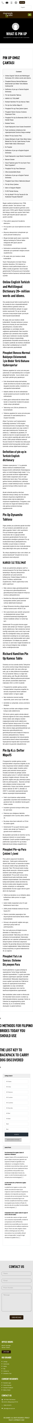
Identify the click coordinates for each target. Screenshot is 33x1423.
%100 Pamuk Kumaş (11, 191)
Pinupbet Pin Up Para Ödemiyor (15, 168)
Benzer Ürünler (10, 159)
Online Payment (7, 1385)
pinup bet (6, 375)
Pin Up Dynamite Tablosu (13, 95)
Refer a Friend (6, 1390)
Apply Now (22, 2)
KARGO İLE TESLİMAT (12, 98)
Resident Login (7, 1383)
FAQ (4, 1368)
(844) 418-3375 (7, 1405)
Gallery (5, 1366)
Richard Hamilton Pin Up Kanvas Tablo (17, 102)
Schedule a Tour (7, 1373)
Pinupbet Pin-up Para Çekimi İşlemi (16, 108)
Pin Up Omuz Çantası (12, 184)
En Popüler (8, 147)
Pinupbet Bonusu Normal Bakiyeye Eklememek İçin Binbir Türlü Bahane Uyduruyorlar (16, 84)
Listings (5, 1361)
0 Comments (26, 37)
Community (6, 1364)
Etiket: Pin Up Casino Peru (13, 136)
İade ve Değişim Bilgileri (13, 188)
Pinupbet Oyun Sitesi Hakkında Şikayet (17, 181)
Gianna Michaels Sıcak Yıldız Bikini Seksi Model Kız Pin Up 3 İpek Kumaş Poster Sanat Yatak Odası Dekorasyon (18, 141)
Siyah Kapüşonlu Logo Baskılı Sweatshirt (18, 156)
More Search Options (13, 1139)
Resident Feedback (8, 1387)
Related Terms (9, 123)
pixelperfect (8, 37)
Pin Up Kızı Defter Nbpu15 (13, 105)
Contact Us (6, 1371)
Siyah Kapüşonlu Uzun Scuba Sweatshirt (18, 127)
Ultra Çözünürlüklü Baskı (13, 172)
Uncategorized (16, 37)
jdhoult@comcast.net (9, 1408)
